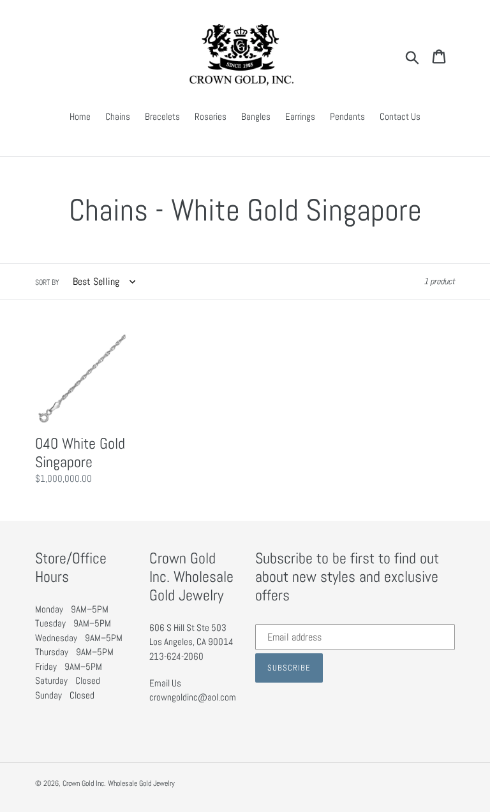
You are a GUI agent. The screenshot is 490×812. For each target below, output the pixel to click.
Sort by (47, 282)
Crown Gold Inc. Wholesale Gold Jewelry (119, 783)
